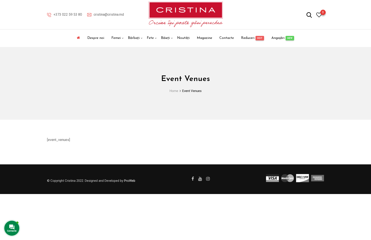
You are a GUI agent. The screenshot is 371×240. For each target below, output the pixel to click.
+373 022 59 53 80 (67, 14)
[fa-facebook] (193, 178)
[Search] (309, 15)
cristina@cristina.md (109, 14)
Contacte (226, 38)
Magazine (204, 38)
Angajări (281, 38)
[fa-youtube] (200, 178)
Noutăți (183, 38)
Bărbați (134, 38)
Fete (150, 38)
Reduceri (251, 38)
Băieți (165, 38)
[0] (319, 15)
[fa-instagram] (208, 178)
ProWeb (129, 181)
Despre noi (95, 38)
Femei (116, 38)
